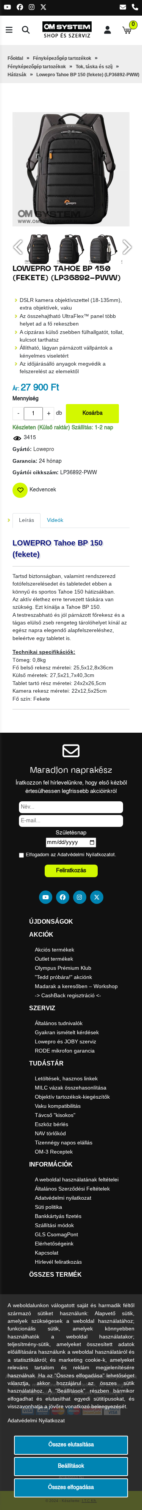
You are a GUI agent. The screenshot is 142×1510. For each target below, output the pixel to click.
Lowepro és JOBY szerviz (65, 1041)
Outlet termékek (54, 959)
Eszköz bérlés (51, 1124)
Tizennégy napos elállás (63, 1142)
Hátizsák (17, 74)
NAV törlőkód (50, 1133)
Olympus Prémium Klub (63, 968)
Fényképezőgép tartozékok (62, 58)
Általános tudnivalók (59, 1023)
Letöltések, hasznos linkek (66, 1078)
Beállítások (71, 1466)
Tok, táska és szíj (94, 66)
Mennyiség (25, 398)
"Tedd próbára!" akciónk (63, 977)
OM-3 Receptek (54, 1152)
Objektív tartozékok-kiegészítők (72, 1097)
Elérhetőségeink (54, 1243)
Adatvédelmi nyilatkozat (63, 1198)
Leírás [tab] (26, 520)
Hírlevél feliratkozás (58, 1262)
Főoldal (15, 58)
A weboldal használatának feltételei (77, 1179)
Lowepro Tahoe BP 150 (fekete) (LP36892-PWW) (87, 74)
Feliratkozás (71, 870)
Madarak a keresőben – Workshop (76, 986)
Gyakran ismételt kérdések (67, 1032)
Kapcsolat (46, 1253)
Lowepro (43, 449)
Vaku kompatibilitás (58, 1106)
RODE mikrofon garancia (65, 1051)
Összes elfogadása (71, 1487)
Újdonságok (51, 921)
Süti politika (48, 1207)
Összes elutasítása (71, 1445)
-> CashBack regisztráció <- (68, 995)
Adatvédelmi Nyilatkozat (84, 854)
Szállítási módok (54, 1225)
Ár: (15, 389)
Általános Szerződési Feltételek (72, 1189)
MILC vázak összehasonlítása (70, 1088)
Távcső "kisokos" (55, 1115)
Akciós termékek (54, 950)
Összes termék (55, 1274)
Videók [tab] (55, 520)
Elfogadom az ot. (71, 854)
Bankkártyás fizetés (58, 1216)
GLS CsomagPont (56, 1234)
